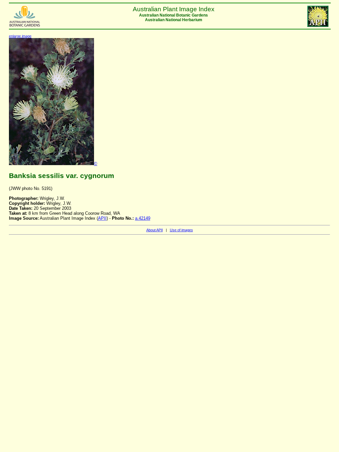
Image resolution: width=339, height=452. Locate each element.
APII (102, 218)
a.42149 (142, 218)
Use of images (181, 230)
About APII (154, 230)
